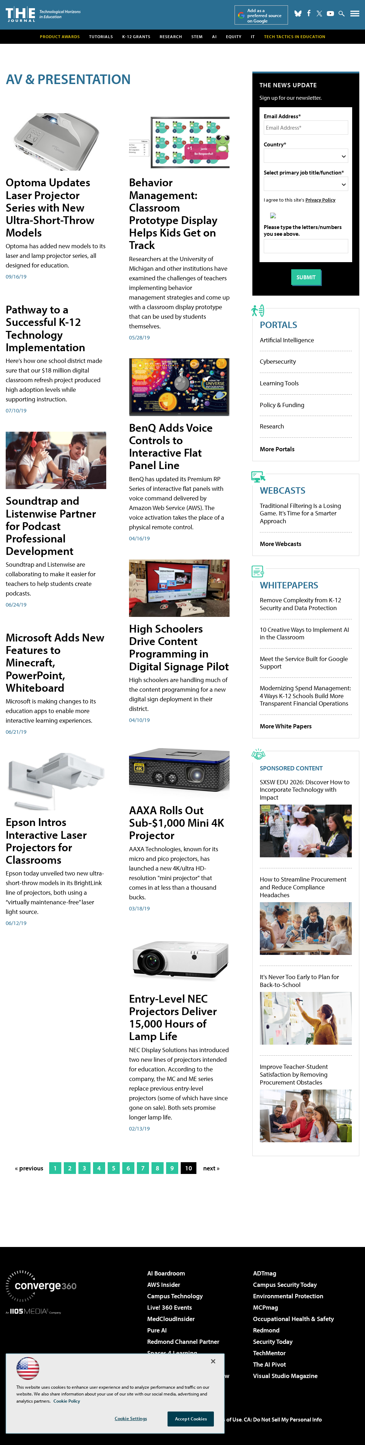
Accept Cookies (191, 1418)
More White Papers (286, 726)
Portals (278, 324)
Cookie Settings (131, 1418)
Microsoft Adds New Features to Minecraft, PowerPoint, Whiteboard (55, 662)
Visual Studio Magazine (285, 1376)
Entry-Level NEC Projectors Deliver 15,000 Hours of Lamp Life (173, 1017)
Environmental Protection (288, 1296)
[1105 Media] (41, 1351)
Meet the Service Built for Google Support (304, 663)
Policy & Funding (282, 405)
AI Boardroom (166, 1273)
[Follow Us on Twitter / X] (319, 13)
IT (253, 36)
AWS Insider (163, 1284)
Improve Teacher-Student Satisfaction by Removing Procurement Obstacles (294, 1074)
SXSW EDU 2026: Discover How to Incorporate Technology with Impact (305, 789)
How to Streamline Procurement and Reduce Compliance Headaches (303, 887)
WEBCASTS (282, 490)
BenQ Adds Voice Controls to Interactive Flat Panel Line (171, 446)
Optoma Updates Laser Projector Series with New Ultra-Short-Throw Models (50, 207)
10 (188, 1168)
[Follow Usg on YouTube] (330, 13)
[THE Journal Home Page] (43, 14)
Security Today (273, 1341)
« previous (29, 1168)
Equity (234, 36)
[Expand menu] (355, 15)
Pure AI (157, 1330)
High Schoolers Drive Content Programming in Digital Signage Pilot (179, 647)
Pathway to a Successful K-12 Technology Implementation (45, 328)
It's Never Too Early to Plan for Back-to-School (299, 980)
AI (214, 36)
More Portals (277, 449)
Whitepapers (289, 584)
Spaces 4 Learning (172, 1353)
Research (171, 36)
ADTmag (264, 1273)
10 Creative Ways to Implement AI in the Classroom (304, 633)
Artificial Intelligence (287, 340)
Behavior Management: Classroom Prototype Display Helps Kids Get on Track (173, 213)
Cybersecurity (278, 361)
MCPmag (265, 1307)
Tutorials (101, 36)
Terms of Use (226, 1419)
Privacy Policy (320, 199)
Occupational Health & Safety (293, 1319)
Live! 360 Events (169, 1307)
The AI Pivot (269, 1364)
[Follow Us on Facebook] (308, 13)
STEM (197, 36)
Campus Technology (175, 1296)
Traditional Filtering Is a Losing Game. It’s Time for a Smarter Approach (300, 513)
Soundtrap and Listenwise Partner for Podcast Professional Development (51, 525)
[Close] (213, 1361)
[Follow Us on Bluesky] (298, 13)
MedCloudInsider (171, 1319)
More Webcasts (281, 544)
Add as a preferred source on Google (264, 15)
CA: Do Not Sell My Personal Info (283, 1419)
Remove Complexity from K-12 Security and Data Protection (300, 604)
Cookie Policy (66, 1401)
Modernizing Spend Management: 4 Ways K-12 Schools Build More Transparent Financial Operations (305, 695)
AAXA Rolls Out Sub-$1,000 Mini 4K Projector (176, 822)
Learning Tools (279, 383)
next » (211, 1168)
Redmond (266, 1330)
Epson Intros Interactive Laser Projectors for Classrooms (46, 841)
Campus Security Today (285, 1284)
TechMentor (269, 1353)
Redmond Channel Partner (183, 1341)
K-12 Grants (136, 36)
